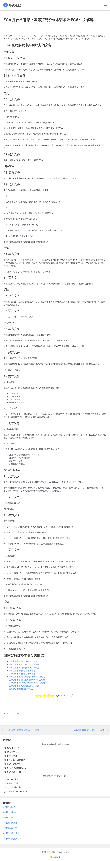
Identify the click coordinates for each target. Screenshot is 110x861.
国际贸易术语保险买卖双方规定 (22, 674)
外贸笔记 (52, 852)
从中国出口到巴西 (10, 817)
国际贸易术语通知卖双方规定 (21, 689)
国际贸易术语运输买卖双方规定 (22, 670)
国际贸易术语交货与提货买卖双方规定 (25, 664)
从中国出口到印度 (10, 828)
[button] (101, 5)
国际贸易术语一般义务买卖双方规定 (24, 661)
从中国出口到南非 (10, 812)
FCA (8, 713)
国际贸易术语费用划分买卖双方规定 (24, 686)
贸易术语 (15, 713)
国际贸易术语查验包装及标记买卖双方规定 (27, 683)
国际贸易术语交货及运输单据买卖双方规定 (27, 677)
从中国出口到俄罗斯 (11, 833)
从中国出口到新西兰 (11, 807)
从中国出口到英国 (10, 823)
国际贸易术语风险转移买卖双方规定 (24, 668)
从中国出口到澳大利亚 (12, 838)
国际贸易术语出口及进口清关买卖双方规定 (27, 680)
